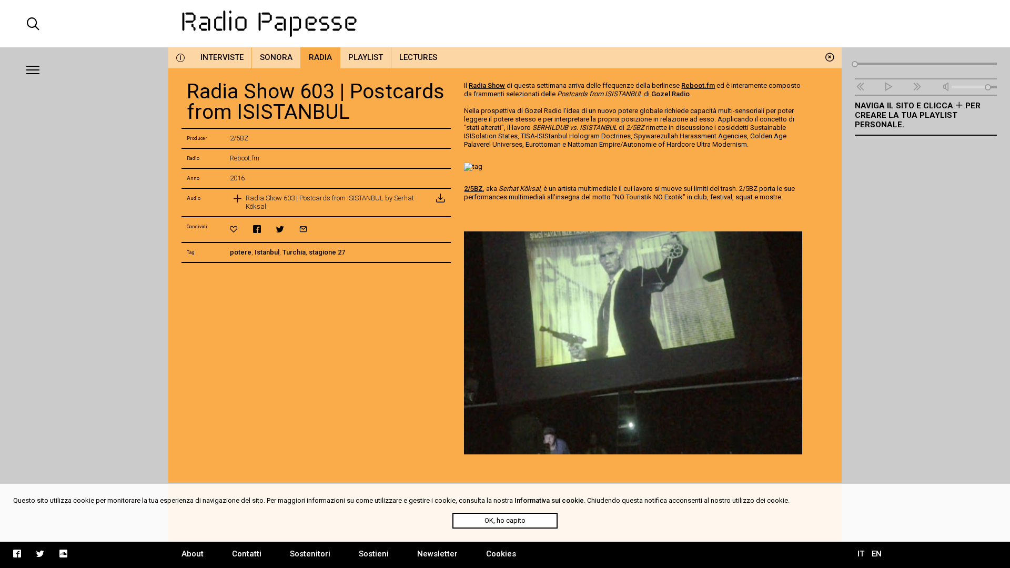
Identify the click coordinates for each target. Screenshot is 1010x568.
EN (877, 554)
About (192, 554)
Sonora (276, 57)
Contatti (246, 554)
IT (860, 554)
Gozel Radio (670, 94)
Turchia (294, 252)
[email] (303, 229)
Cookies (501, 554)
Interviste (222, 57)
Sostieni (374, 554)
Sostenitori (310, 554)
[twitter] (280, 229)
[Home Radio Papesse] (505, 24)
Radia (320, 57)
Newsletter (437, 554)
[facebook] (257, 229)
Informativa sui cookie (549, 500)
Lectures (418, 57)
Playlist (365, 57)
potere (240, 252)
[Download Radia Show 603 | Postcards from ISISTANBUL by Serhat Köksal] (440, 202)
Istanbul (267, 252)
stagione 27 (327, 252)
